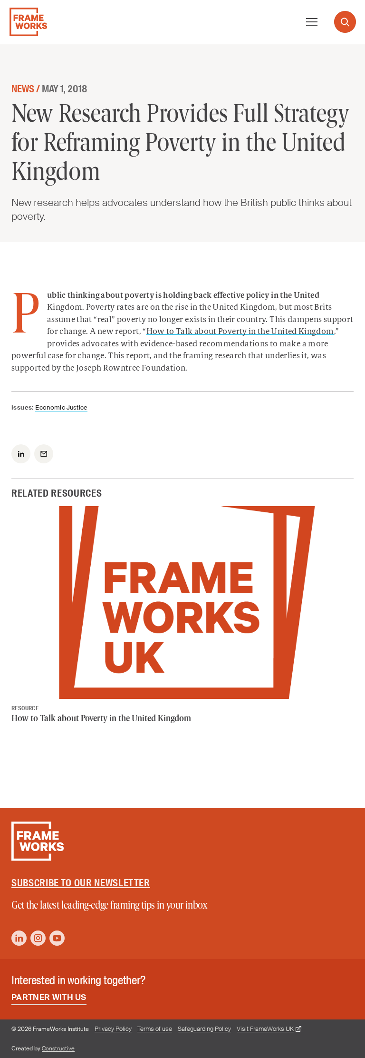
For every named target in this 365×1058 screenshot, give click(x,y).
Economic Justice (61, 407)
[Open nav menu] (311, 21)
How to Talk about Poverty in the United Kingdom (240, 332)
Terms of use (154, 1029)
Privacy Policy (113, 1029)
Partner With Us (48, 997)
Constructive (58, 1048)
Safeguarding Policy (204, 1029)
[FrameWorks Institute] (28, 22)
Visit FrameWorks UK (265, 1029)
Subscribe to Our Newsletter (80, 883)
